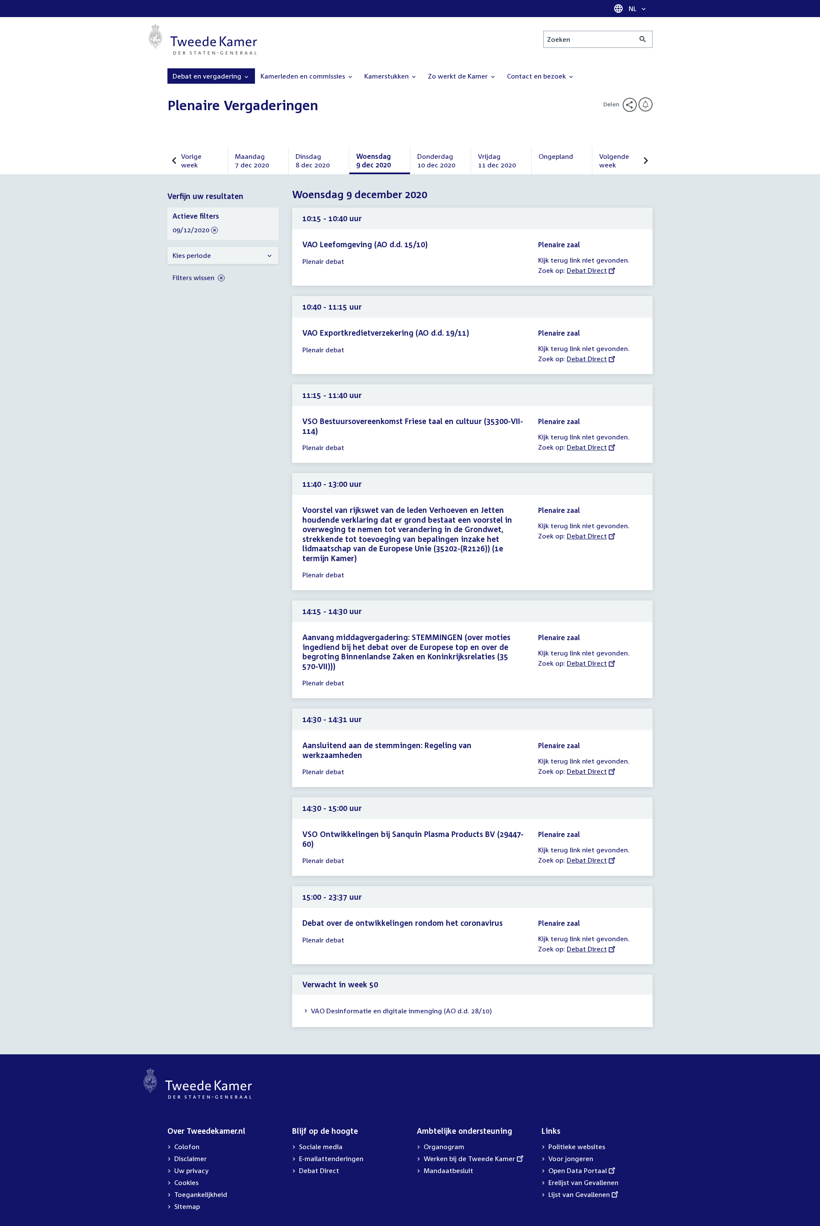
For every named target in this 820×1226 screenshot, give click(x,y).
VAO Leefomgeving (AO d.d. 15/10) (365, 244)
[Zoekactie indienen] (643, 39)
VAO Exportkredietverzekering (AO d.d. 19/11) (385, 332)
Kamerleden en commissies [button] (304, 76)
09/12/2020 (191, 230)
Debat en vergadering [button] (208, 76)
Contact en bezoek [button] (537, 76)
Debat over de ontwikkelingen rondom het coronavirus (402, 923)
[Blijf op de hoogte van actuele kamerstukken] (645, 104)
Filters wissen (194, 277)
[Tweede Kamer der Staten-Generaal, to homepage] (203, 39)
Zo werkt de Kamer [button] (458, 76)
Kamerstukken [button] (387, 76)
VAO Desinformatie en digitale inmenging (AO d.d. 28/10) (401, 1011)
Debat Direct (587, 270)
